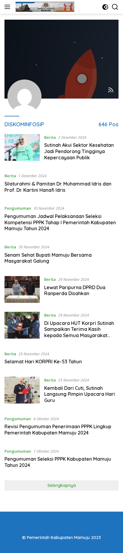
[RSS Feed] (111, 90)
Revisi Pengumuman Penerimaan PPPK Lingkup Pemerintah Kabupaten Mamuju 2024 (57, 429)
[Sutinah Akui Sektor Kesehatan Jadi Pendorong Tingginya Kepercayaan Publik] (22, 149)
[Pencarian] (115, 7)
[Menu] (8, 7)
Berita (50, 137)
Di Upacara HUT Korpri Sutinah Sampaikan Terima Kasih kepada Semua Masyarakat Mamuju (79, 332)
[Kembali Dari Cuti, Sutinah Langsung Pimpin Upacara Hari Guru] (22, 391)
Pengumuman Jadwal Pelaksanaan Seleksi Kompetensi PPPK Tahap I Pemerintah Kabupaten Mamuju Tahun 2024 (60, 222)
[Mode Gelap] (105, 7)
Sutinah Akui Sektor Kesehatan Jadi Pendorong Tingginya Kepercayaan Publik (79, 151)
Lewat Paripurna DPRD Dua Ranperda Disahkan (74, 290)
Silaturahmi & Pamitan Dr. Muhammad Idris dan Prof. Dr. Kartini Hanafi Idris (57, 187)
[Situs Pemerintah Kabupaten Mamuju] (44, 7)
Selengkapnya (61, 485)
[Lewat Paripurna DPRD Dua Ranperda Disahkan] (22, 289)
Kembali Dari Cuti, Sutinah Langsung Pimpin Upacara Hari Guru (79, 394)
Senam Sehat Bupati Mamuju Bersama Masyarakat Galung (48, 258)
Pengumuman (17, 208)
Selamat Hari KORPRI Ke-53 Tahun (43, 361)
